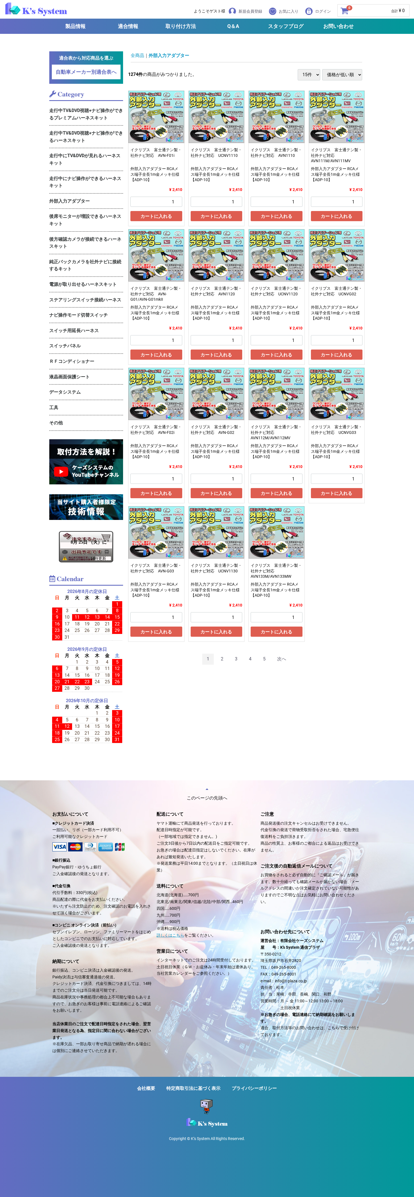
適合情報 (128, 26)
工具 (53, 407)
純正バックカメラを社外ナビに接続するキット (85, 265)
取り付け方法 (181, 26)
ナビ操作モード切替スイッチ (78, 315)
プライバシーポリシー (254, 1088)
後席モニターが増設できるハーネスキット (85, 220)
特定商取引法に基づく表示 (193, 1088)
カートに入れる (156, 216)
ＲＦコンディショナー (71, 361)
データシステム (65, 392)
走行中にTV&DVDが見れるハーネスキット (85, 159)
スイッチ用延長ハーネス (74, 330)
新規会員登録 (250, 11)
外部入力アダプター (69, 201)
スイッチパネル (65, 345)
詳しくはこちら (170, 935)
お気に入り (289, 11)
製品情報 (75, 26)
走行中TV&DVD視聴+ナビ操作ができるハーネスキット (86, 136)
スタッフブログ (286, 26)
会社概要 (146, 1088)
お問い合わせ (338, 26)
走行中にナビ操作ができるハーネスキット (85, 182)
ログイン (323, 11)
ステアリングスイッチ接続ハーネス (85, 299)
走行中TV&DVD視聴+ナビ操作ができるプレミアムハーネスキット (86, 114)
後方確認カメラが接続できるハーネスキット (85, 242)
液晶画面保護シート (69, 376)
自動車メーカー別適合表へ (86, 72)
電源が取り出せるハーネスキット (83, 284)
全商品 (137, 55)
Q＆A (233, 26)
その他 (56, 422)
